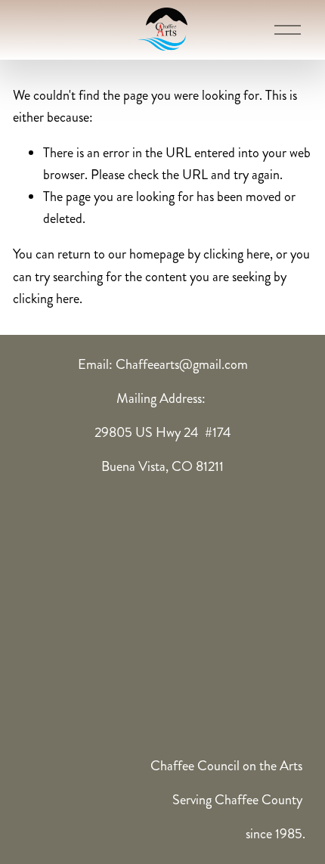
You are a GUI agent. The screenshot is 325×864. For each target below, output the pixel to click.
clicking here (236, 254)
